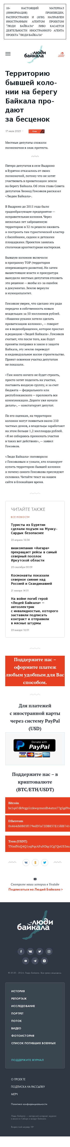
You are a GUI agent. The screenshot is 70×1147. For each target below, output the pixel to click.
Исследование (23, 1006)
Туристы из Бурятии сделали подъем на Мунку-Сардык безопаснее (34, 529)
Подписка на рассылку (28, 1087)
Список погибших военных (33, 1043)
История (18, 991)
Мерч (14, 1094)
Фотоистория (22, 1036)
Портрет (17, 1013)
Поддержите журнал (27, 1060)
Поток (16, 1021)
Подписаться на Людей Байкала (34, 889)
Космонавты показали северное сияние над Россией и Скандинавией (31, 580)
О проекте (18, 1079)
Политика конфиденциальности (29, 1104)
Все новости (20, 517)
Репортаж (19, 998)
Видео (16, 1028)
